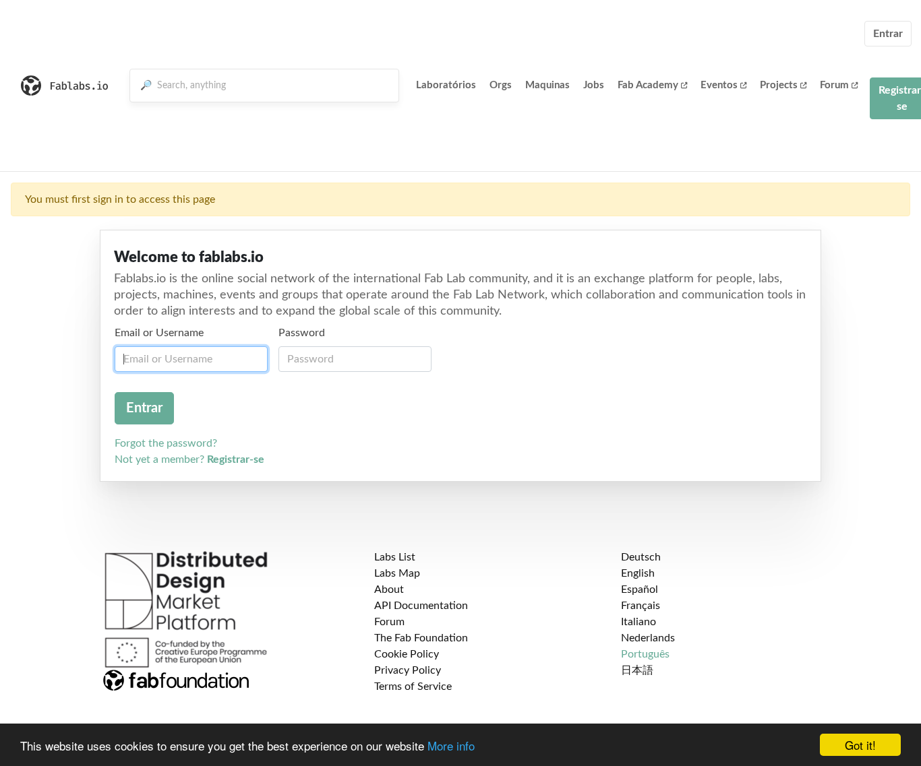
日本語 (637, 670)
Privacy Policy (407, 670)
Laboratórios (446, 85)
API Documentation (421, 605)
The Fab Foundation (421, 638)
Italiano (638, 621)
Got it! (860, 744)
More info (451, 745)
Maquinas (547, 85)
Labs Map (397, 573)
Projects (779, 85)
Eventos (719, 85)
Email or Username (159, 332)
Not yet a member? (189, 459)
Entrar (888, 33)
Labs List (394, 557)
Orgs (500, 85)
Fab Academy (648, 85)
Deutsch (641, 557)
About (389, 589)
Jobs (593, 85)
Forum (834, 85)
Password (301, 332)
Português (645, 654)
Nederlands (648, 638)
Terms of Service (413, 686)
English (638, 573)
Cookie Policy (406, 654)
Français (640, 605)
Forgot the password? (166, 443)
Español (639, 589)
